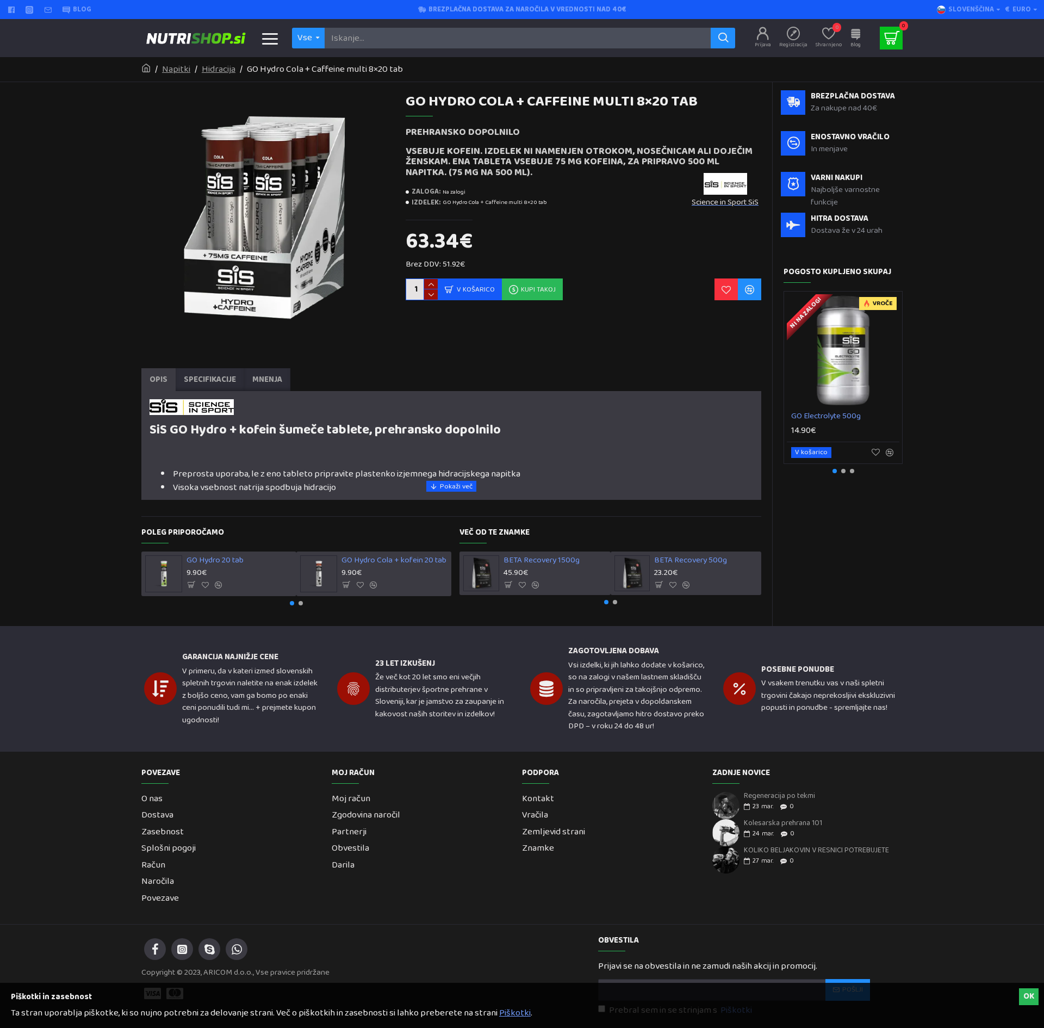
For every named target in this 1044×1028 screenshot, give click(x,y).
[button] (292, 603)
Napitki (176, 70)
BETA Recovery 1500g (542, 560)
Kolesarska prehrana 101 (783, 823)
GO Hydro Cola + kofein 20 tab (393, 560)
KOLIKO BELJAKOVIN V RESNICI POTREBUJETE (816, 850)
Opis (158, 379)
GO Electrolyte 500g (826, 416)
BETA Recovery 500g (690, 560)
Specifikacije (210, 379)
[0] (891, 38)
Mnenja (267, 379)
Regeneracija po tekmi (779, 796)
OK (1028, 996)
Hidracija (218, 70)
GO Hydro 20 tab (215, 560)
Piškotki (515, 1013)
